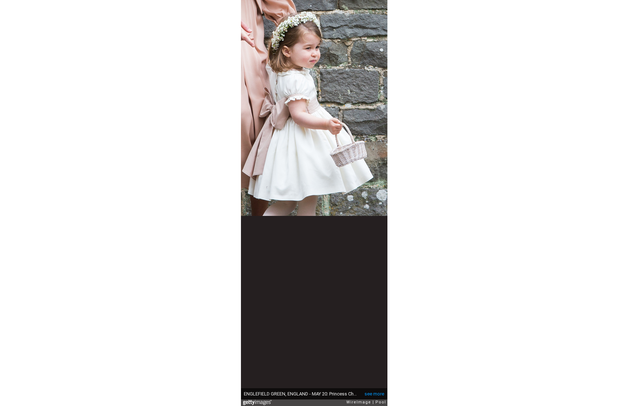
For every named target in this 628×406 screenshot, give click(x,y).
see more (374, 394)
